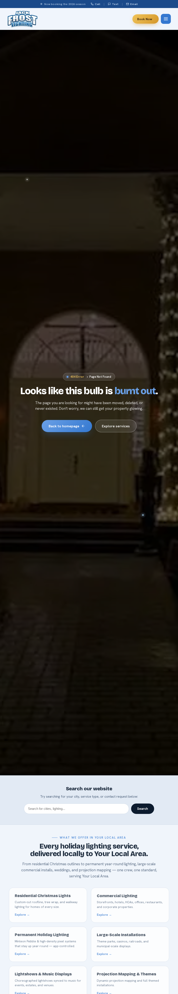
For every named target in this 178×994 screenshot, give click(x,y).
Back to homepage (64, 426)
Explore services (116, 426)
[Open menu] (166, 19)
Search (142, 809)
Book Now (144, 19)
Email (134, 4)
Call (97, 4)
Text (115, 4)
